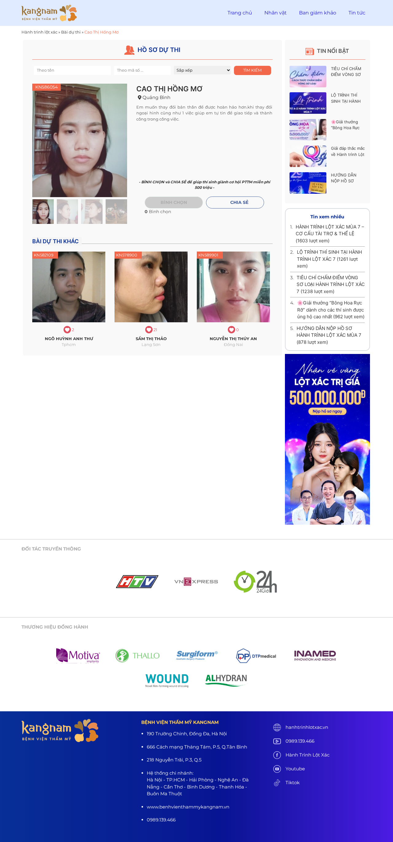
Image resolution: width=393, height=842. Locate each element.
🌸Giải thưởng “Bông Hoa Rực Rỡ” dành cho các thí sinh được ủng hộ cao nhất (330, 310)
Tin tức (356, 13)
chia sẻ (239, 202)
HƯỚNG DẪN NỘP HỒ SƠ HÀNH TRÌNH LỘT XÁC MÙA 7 (329, 335)
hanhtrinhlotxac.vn (307, 727)
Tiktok (293, 782)
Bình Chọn (174, 202)
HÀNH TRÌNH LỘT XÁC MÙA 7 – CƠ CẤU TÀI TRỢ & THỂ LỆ (330, 234)
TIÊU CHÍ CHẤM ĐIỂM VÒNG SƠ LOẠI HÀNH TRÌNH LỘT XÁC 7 (331, 284)
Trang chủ (240, 13)
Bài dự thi (71, 32)
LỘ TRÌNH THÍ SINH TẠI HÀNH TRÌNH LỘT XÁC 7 (347, 101)
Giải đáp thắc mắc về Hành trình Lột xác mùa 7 (348, 154)
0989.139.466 (300, 741)
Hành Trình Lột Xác (307, 755)
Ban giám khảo (317, 13)
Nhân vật (275, 13)
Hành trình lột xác (39, 32)
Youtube (295, 769)
